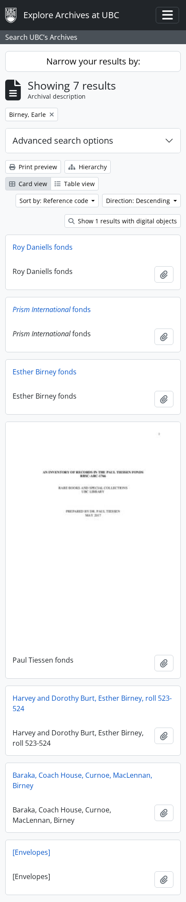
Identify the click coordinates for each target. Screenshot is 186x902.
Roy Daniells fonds (43, 247)
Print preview (37, 167)
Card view (32, 184)
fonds (52, 309)
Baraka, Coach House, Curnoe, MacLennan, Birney (82, 780)
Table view (78, 184)
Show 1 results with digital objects (126, 221)
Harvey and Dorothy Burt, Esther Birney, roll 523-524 (92, 703)
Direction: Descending (139, 201)
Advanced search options (63, 140)
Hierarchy (92, 167)
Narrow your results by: (93, 61)
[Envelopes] (31, 852)
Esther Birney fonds (45, 372)
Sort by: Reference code (54, 201)
